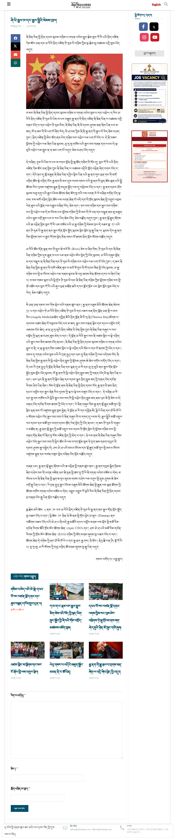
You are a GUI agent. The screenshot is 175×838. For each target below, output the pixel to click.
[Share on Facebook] (15, 38)
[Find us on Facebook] (143, 26)
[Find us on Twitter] (154, 26)
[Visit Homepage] (81, 5)
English (156, 5)
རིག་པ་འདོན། (18, 695)
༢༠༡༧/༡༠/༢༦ (31, 26)
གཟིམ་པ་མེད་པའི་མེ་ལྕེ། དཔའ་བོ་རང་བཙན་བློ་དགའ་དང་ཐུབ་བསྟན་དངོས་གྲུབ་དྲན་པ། (27, 596)
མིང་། (14, 769)
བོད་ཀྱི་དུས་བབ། (16, 26)
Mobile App (57, 596)
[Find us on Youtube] (154, 37)
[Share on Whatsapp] (15, 63)
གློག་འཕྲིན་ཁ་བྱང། (20, 789)
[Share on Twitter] (15, 46)
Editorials (57, 655)
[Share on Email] (15, 55)
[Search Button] (166, 5)
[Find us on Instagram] (144, 37)
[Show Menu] (8, 5)
